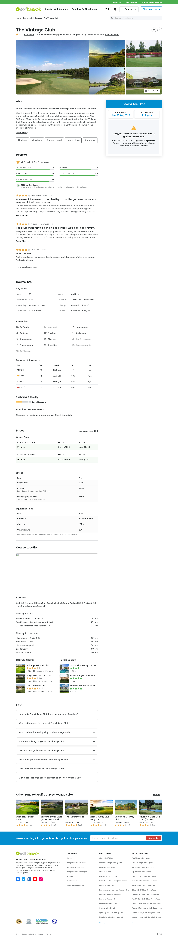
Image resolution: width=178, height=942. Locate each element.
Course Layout (54, 140)
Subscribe (153, 838)
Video (24, 140)
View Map (37, 140)
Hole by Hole (73, 140)
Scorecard (90, 140)
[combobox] (136, 18)
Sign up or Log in (151, 9)
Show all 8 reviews (27, 267)
